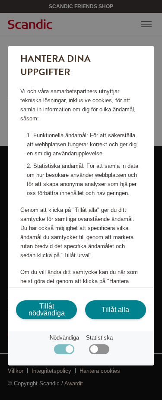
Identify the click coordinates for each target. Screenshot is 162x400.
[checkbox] (99, 351)
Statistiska (99, 337)
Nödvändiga (64, 337)
